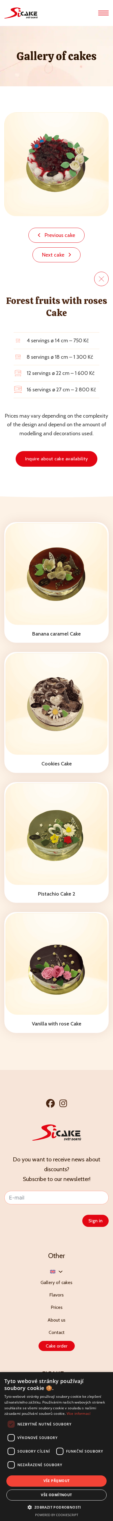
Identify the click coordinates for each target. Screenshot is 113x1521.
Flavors (56, 1295)
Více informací (79, 1413)
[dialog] (56, 1446)
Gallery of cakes (56, 1282)
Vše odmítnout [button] (56, 1494)
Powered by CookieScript (56, 1515)
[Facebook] (50, 1103)
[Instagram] (63, 1103)
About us (56, 1320)
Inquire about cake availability (56, 458)
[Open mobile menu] (103, 13)
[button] (56, 1507)
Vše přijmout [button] (56, 1480)
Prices (57, 1307)
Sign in (95, 1220)
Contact (57, 1332)
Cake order (57, 1346)
